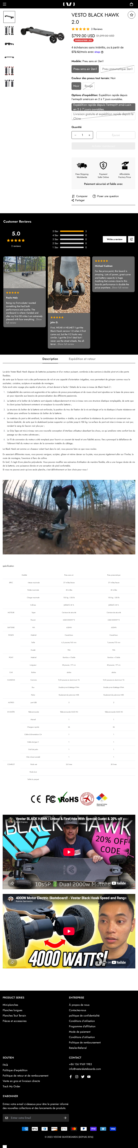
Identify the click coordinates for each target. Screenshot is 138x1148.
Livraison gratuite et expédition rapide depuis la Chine (103, 116)
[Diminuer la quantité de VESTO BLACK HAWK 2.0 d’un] (75, 135)
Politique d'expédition (15, 1070)
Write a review (114, 239)
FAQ (5, 1065)
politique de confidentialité (84, 1016)
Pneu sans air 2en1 (85, 69)
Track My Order (11, 1086)
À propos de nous (79, 1005)
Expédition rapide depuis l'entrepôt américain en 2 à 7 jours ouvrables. (102, 107)
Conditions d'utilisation (82, 1021)
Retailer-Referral (78, 1048)
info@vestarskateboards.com (85, 1069)
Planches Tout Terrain (14, 1016)
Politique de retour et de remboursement (25, 1076)
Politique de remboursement (85, 1042)
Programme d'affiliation (82, 1026)
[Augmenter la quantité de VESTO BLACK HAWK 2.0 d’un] (89, 135)
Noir (76, 86)
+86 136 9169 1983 (80, 1064)
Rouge (89, 86)
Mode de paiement (79, 1032)
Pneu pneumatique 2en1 (117, 69)
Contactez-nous (77, 1010)
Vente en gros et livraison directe (21, 1081)
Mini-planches (10, 1005)
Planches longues (12, 1010)
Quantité (77, 127)
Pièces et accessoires (14, 1021)
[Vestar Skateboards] (69, 4)
